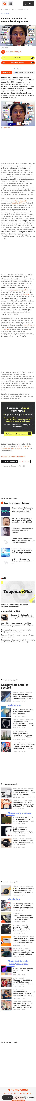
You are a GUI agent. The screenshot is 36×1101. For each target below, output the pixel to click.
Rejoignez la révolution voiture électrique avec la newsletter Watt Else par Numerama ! (23, 510)
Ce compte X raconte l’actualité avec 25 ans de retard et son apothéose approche (22, 735)
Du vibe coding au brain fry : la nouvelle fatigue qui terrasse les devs (16, 631)
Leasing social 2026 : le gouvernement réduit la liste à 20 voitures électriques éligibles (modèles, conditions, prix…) (23, 952)
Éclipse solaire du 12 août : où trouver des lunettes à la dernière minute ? (22, 617)
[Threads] (30, 1093)
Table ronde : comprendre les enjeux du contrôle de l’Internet (22, 530)
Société (6, 14)
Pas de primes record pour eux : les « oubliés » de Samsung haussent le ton (22, 1005)
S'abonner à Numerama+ (16, 434)
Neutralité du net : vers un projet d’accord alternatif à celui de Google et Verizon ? (22, 551)
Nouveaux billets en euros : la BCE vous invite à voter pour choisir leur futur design (18, 641)
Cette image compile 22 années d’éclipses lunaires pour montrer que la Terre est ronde (23, 723)
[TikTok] (8, 1093)
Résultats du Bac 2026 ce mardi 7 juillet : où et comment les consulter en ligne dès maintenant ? (22, 982)
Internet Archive (29, 325)
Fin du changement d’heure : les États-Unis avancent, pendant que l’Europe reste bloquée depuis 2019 (23, 906)
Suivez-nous (6, 72)
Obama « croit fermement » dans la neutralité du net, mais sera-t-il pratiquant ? (23, 540)
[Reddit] (21, 1093)
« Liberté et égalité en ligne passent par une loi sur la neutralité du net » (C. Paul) (22, 520)
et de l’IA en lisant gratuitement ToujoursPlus (15, 447)
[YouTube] (5, 1093)
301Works (5, 329)
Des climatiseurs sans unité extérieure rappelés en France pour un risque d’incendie (24, 940)
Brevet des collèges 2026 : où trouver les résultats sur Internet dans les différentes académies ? (24, 993)
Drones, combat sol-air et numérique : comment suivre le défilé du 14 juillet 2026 (23, 917)
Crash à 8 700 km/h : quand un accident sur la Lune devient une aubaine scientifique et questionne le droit (17, 625)
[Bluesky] (27, 1093)
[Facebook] (18, 1093)
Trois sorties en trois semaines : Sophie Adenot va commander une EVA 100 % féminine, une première (23, 696)
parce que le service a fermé (19, 290)
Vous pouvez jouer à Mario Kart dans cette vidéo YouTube (23, 970)
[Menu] (10, 3)
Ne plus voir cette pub (9, 498)
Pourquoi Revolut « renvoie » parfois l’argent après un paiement (17, 636)
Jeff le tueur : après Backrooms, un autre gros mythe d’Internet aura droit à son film (24, 831)
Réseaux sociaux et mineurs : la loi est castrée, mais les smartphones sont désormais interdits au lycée (24, 746)
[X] (11, 1093)
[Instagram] (15, 1093)
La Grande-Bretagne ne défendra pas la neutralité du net (23, 561)
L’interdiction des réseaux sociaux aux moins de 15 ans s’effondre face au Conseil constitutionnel (23, 804)
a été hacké (25, 294)
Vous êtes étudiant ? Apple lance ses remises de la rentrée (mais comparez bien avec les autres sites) (23, 819)
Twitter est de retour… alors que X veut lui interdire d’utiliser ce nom (23, 712)
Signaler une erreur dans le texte (13, 457)
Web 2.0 (22, 466)
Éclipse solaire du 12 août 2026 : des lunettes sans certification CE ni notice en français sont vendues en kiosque (23, 890)
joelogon (7, 127)
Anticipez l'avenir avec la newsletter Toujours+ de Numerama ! (14, 606)
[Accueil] (4, 3)
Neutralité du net (9, 466)
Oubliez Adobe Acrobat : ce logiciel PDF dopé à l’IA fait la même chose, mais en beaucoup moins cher (24, 792)
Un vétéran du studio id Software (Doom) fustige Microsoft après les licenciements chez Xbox (22, 929)
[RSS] (24, 1093)
